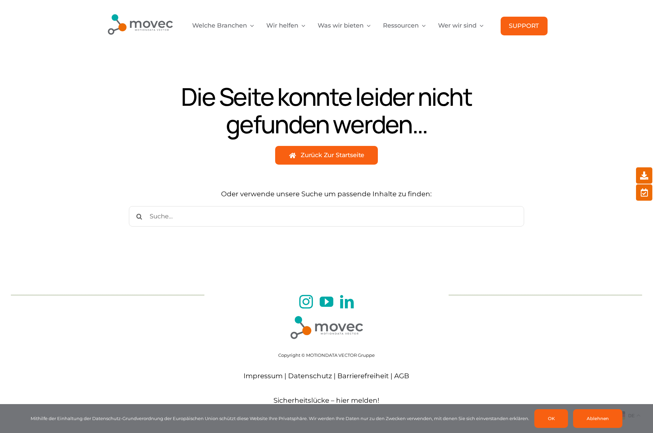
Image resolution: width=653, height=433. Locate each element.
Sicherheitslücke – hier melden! (326, 400)
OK (551, 418)
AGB (401, 376)
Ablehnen (598, 418)
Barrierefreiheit (363, 376)
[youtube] (326, 302)
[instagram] (306, 302)
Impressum (263, 376)
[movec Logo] (140, 11)
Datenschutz (310, 376)
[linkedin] (347, 302)
